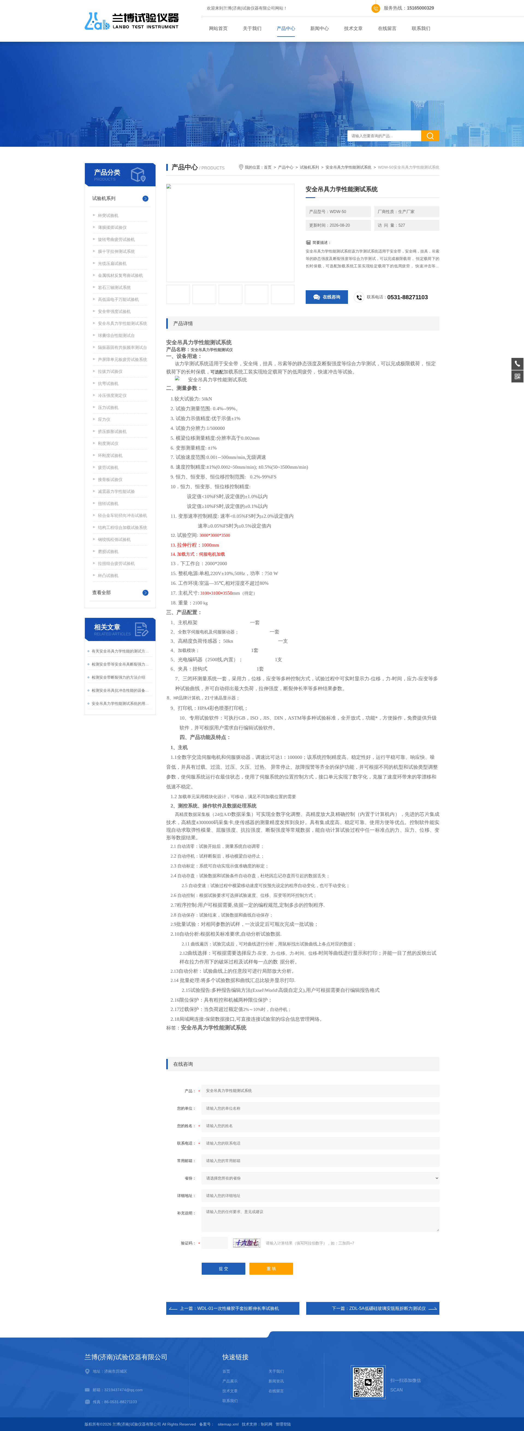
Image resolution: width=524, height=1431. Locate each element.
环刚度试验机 (110, 455)
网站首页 (218, 28)
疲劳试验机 (108, 467)
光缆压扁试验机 (112, 263)
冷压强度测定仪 (112, 395)
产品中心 (286, 28)
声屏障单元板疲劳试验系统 (122, 359)
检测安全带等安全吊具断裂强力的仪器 (122, 664)
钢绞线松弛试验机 (114, 539)
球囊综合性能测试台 (116, 335)
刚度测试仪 (108, 443)
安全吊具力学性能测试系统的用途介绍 (122, 703)
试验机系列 (103, 198)
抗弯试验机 (108, 383)
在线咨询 (331, 297)
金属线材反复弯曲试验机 (120, 275)
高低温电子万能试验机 (118, 299)
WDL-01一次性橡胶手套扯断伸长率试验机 (238, 1308)
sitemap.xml (228, 1424)
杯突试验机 (108, 215)
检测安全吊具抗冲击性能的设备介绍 (122, 690)
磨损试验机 (108, 551)
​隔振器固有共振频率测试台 (122, 347)
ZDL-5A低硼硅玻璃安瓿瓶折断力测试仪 (387, 1308)
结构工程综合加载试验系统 (122, 527)
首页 (268, 167)
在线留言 (387, 28)
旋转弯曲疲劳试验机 (116, 239)
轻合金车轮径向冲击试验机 (122, 515)
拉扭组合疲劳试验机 (116, 563)
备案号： (207, 1424)
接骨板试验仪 (110, 479)
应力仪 (104, 419)
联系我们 (421, 28)
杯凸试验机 (108, 575)
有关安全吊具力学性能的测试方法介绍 (122, 651)
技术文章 (353, 28)
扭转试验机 (108, 503)
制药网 (266, 1424)
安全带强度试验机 (114, 311)
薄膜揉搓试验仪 (112, 227)
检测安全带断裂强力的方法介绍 (118, 677)
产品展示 (230, 1381)
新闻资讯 (276, 1381)
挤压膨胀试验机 (112, 431)
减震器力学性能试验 (116, 491)
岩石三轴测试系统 (114, 287)
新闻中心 (319, 28)
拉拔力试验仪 (110, 371)
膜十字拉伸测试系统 (116, 251)
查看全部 (101, 592)
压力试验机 (108, 407)
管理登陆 (283, 1424)
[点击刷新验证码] (246, 1243)
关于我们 (252, 28)
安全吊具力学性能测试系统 (122, 323)
